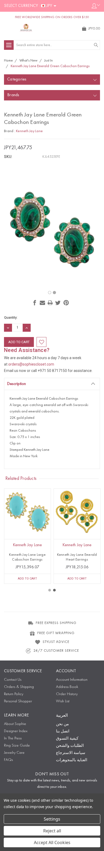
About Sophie (15, 724)
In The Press (13, 738)
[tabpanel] (27, 536)
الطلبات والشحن (70, 746)
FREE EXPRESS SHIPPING (56, 623)
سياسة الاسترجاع (70, 753)
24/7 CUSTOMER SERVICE (56, 651)
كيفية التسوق (67, 739)
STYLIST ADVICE (56, 642)
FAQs (8, 760)
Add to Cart (27, 578)
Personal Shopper (18, 701)
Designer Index (15, 731)
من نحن (62, 724)
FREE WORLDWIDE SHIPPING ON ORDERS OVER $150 (52, 17)
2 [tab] (54, 590)
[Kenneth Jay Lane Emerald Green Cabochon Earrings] (49, 292)
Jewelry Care (14, 753)
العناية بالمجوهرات (71, 760)
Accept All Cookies (52, 842)
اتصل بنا (62, 732)
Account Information (71, 680)
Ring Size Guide (17, 746)
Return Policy (13, 694)
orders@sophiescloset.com (31, 364)
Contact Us (12, 680)
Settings (52, 819)
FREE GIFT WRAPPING (56, 633)
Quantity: (10, 317)
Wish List (62, 701)
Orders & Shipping (19, 687)
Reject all (52, 831)
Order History (67, 694)
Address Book (67, 687)
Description (16, 384)
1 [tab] (49, 590)
